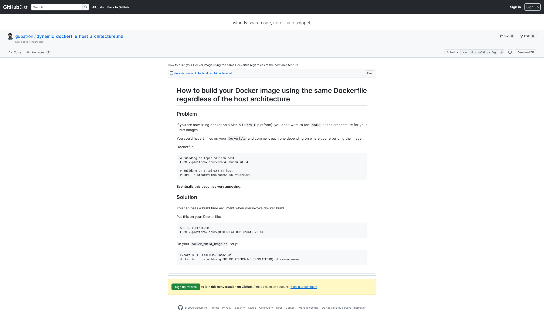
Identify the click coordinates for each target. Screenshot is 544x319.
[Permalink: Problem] (174, 114)
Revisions (40, 52)
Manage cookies (309, 307)
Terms (215, 307)
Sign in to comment (303, 286)
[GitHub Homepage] (180, 307)
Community (266, 307)
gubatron (24, 36)
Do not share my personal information (344, 307)
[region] (272, 176)
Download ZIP (525, 52)
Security (240, 307)
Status (252, 307)
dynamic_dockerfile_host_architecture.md (80, 36)
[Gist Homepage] (15, 7)
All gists (98, 7)
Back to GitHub (118, 7)
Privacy (226, 307)
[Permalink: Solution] (174, 197)
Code (17, 52)
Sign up (532, 7)
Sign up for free (186, 287)
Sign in (515, 7)
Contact (290, 307)
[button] (501, 52)
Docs (279, 307)
